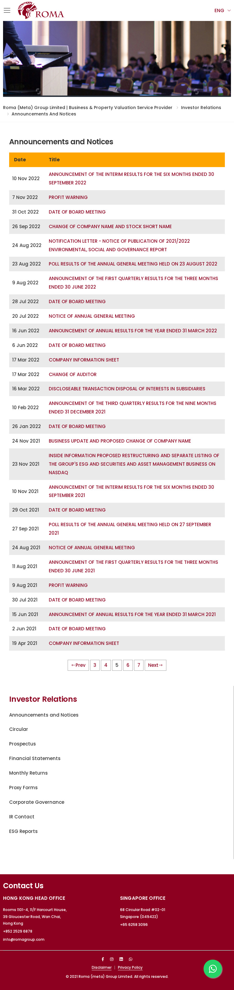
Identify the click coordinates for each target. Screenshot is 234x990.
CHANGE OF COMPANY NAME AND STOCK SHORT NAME (110, 226)
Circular (18, 729)
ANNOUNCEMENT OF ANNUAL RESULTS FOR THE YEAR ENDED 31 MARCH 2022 (133, 330)
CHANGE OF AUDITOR (73, 374)
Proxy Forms (23, 787)
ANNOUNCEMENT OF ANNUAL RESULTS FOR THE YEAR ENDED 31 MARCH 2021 (132, 614)
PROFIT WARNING (68, 197)
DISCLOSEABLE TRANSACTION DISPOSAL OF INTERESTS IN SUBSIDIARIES (127, 388)
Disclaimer (102, 967)
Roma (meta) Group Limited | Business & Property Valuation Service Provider (87, 107)
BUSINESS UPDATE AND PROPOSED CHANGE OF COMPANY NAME (120, 441)
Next (153, 665)
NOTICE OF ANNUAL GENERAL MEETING (92, 316)
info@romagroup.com (23, 939)
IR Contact (21, 817)
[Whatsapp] (130, 959)
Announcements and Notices (44, 114)
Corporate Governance (36, 802)
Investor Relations (201, 107)
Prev (81, 665)
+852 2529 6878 (17, 931)
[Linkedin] (121, 959)
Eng (219, 10)
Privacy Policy (130, 967)
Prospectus (22, 744)
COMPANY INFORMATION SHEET (84, 360)
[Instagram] (111, 959)
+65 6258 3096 (134, 924)
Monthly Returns (28, 773)
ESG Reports (23, 831)
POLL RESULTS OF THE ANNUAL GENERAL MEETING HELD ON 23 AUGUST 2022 (133, 264)
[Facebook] (103, 959)
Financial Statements (35, 758)
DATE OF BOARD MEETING (77, 212)
